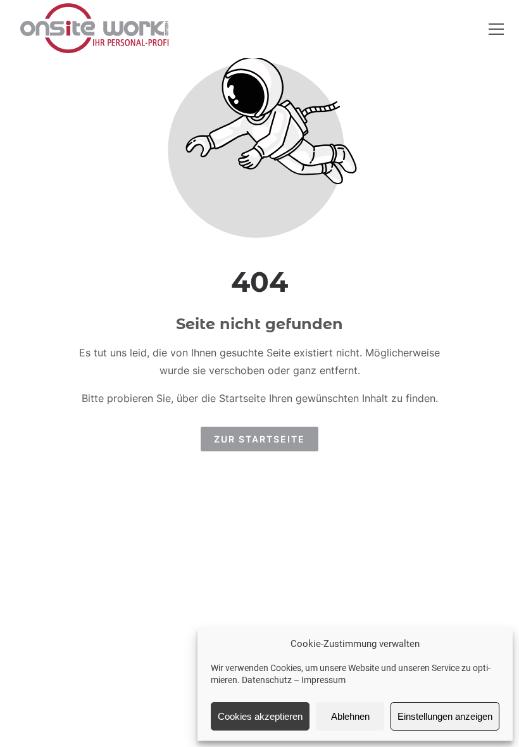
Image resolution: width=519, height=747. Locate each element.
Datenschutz (267, 680)
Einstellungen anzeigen (444, 716)
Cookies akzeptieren (260, 716)
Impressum (323, 680)
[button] (496, 29)
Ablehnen (350, 716)
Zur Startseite (259, 439)
